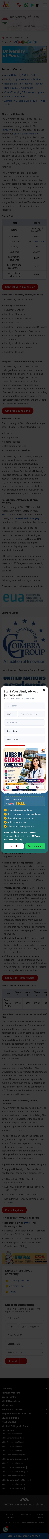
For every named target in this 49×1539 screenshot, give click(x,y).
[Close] (45, 749)
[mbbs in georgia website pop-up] (24, 769)
